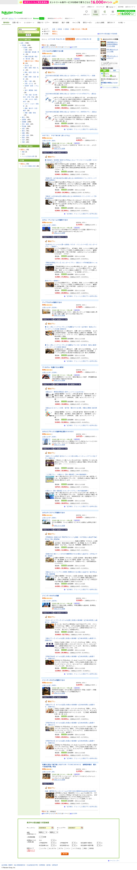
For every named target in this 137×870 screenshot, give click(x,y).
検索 (65, 854)
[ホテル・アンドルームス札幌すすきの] (76, 228)
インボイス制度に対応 (29, 166)
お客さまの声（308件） (49, 56)
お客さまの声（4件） (49, 772)
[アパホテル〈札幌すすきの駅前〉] (76, 375)
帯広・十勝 (28, 81)
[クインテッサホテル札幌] (76, 604)
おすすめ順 (51, 39)
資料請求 (55, 865)
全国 (53, 29)
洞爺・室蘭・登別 (30, 113)
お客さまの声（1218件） (50, 372)
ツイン (68, 848)
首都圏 (24, 122)
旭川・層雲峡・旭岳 (31, 90)
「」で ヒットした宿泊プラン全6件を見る (81, 296)
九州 (23, 140)
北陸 (23, 128)
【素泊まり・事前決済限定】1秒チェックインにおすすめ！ (65, 392)
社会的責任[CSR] (32, 865)
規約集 (48, 865)
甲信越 (24, 126)
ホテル (107, 73)
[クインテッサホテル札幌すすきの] (76, 688)
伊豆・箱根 (25, 124)
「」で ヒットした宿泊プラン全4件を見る (81, 129)
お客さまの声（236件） (49, 225)
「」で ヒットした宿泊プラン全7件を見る (81, 214)
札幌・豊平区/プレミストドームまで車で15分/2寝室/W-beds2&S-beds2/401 (70, 791)
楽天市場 (120, 7)
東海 (23, 131)
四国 (23, 137)
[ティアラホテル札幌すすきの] (76, 310)
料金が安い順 (60, 39)
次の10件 (74, 47)
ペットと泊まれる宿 (28, 156)
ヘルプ (82, 7)
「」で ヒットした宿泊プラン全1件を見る (81, 806)
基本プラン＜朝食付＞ (52, 281)
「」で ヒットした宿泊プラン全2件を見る (81, 361)
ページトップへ (114, 860)
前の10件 (46, 47)
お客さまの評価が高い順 (83, 39)
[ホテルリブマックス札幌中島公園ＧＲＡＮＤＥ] (76, 439)
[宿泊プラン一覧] (48, 68)
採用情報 (42, 865)
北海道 (60, 29)
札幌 (26, 50)
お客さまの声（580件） (49, 518)
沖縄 (23, 142)
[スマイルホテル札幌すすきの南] (76, 59)
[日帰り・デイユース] (60, 384)
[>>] (98, 39)
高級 (23, 152)
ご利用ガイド (90, 7)
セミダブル (52, 848)
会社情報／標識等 (7, 865)
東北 (23, 117)
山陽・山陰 (25, 135)
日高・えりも (29, 83)
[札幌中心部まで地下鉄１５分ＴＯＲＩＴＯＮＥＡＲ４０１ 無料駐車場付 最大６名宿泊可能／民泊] (76, 774)
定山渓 (27, 65)
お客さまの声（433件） (49, 437)
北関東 (24, 119)
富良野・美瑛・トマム (32, 86)
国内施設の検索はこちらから (109, 83)
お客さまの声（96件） (49, 140)
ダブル (61, 848)
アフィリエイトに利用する (110, 87)
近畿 (23, 133)
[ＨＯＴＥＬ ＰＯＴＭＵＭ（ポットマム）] (76, 143)
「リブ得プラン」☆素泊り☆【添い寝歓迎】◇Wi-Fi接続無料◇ (66, 474)
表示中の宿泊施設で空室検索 (108, 34)
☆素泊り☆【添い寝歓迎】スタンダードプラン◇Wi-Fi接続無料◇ (67, 491)
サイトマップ (100, 7)
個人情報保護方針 (19, 865)
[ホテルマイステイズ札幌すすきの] (76, 520)
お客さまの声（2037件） (50, 601)
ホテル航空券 (110, 76)
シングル (43, 848)
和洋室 (91, 848)
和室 (85, 848)
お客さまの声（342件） (49, 685)
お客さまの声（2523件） (50, 307)
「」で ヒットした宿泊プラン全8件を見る (81, 589)
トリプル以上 (77, 848)
